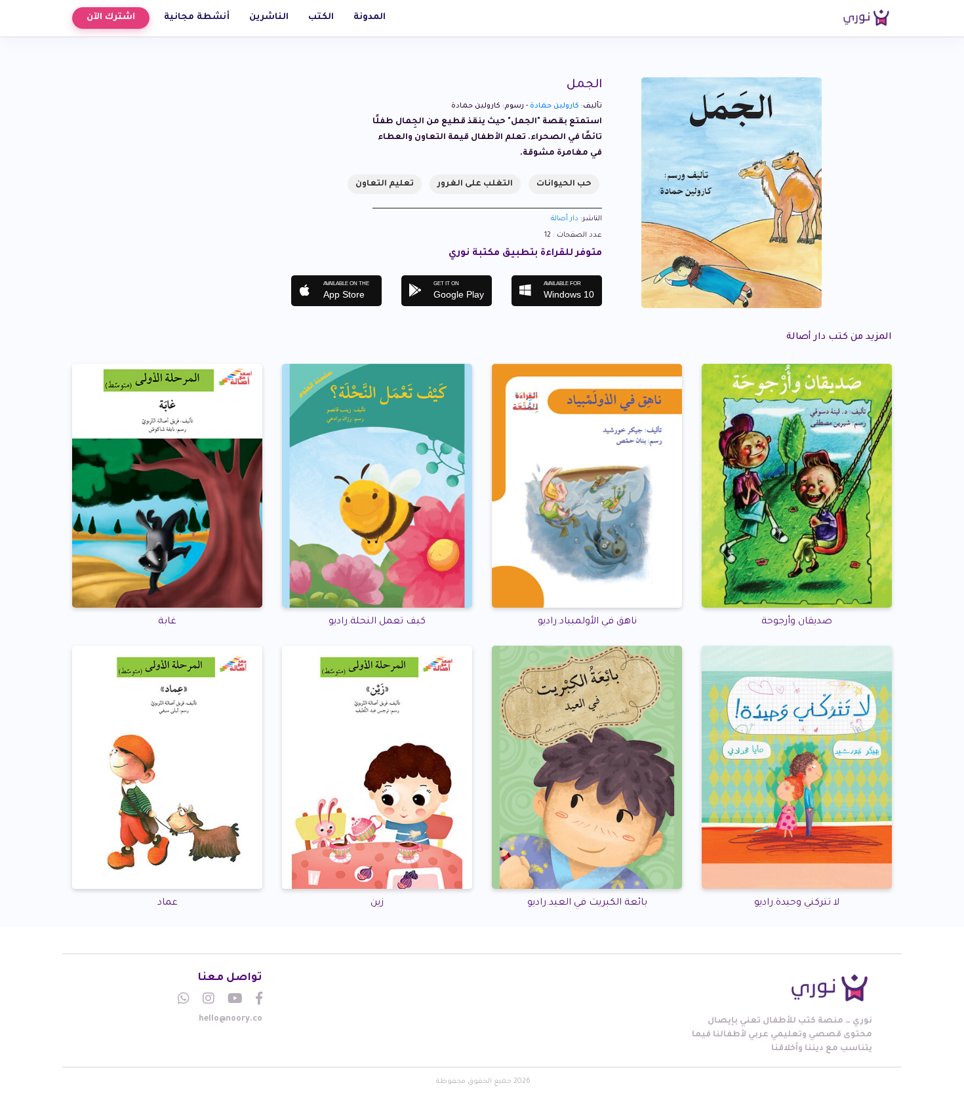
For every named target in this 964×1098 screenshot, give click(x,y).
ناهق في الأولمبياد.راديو (587, 622)
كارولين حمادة (554, 106)
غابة (167, 622)
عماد (167, 903)
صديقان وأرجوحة (796, 622)
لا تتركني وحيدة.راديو (796, 903)
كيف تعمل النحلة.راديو (377, 622)
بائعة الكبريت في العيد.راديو (587, 903)
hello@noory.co (230, 1019)
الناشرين (269, 17)
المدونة (369, 17)
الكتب (321, 17)
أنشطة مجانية (197, 17)
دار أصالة (564, 219)
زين (377, 903)
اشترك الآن (111, 17)
